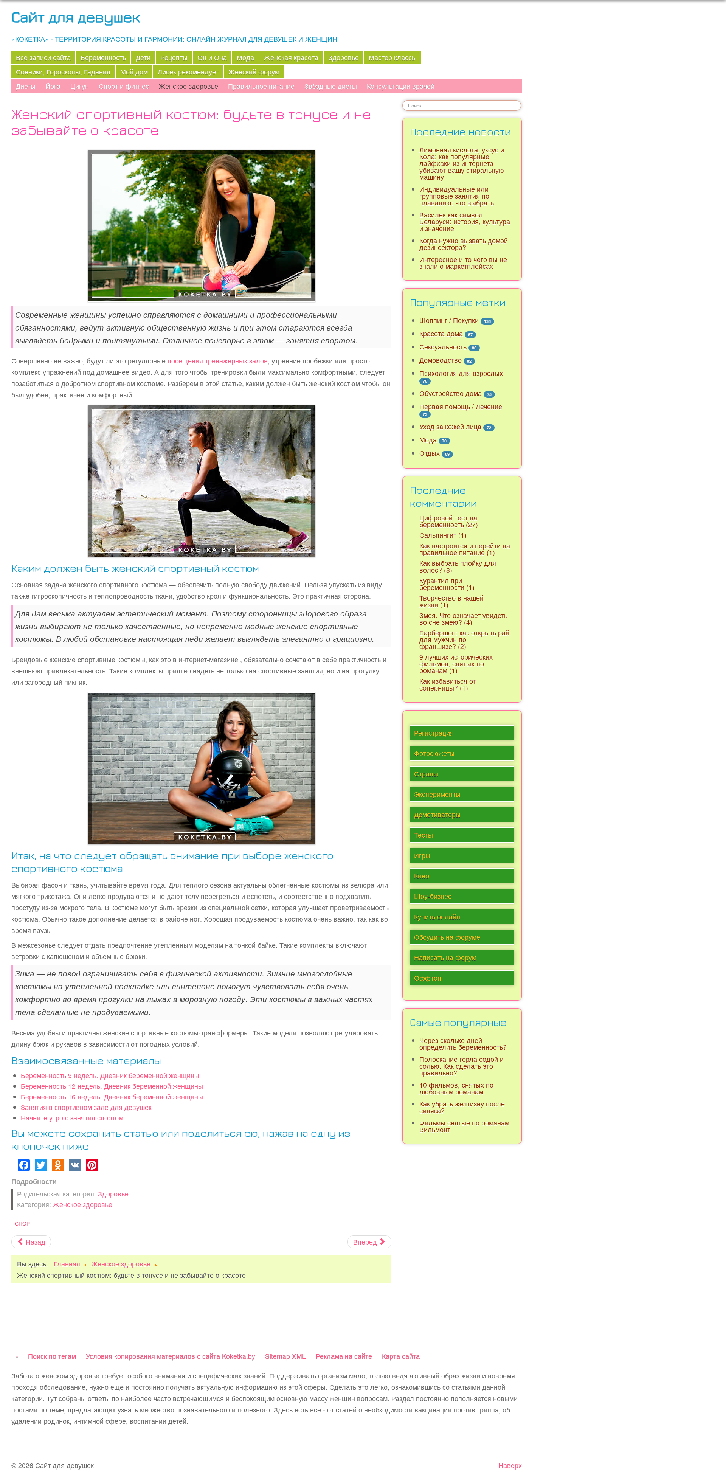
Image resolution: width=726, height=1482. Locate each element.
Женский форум (253, 71)
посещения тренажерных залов (218, 360)
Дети (143, 57)
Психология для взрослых (461, 373)
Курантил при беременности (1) (447, 584)
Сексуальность (443, 346)
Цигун (79, 86)
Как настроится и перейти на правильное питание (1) (464, 549)
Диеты (26, 86)
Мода (245, 57)
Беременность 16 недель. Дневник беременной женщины (112, 1096)
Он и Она (212, 57)
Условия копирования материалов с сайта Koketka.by (170, 1356)
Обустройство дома (450, 393)
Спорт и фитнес (124, 86)
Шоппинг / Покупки (449, 320)
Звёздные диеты (330, 86)
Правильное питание (261, 86)
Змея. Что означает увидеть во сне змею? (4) (463, 618)
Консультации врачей (400, 86)
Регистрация (434, 732)
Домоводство (440, 360)
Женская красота (291, 57)
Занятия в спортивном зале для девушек (86, 1107)
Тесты (423, 835)
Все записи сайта (43, 57)
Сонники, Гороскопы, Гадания (63, 71)
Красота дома (441, 333)
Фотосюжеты (434, 753)
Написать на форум (445, 957)
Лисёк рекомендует (188, 71)
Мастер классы (393, 57)
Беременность (103, 57)
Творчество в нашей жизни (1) (451, 601)
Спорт (24, 1223)
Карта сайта (401, 1356)
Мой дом (134, 71)
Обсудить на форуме (447, 937)
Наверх (510, 1465)
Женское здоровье (188, 86)
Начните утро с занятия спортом (72, 1117)
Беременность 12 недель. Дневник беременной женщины (112, 1086)
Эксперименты (437, 794)
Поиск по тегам (52, 1356)
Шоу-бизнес (432, 896)
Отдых (429, 453)
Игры (422, 855)
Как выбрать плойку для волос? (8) (457, 566)
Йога (52, 86)
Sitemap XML (285, 1356)
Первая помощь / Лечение (460, 406)
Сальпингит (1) (443, 535)
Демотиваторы (437, 814)
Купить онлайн (437, 916)
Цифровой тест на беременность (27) (448, 521)
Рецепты (174, 57)
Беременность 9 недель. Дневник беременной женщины (110, 1075)
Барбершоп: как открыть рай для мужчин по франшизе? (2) (464, 639)
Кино (421, 875)
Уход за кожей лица (450, 426)
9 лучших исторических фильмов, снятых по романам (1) (456, 663)
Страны (426, 773)
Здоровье (343, 57)
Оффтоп (427, 977)
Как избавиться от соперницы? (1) (447, 684)
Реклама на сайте (344, 1356)
